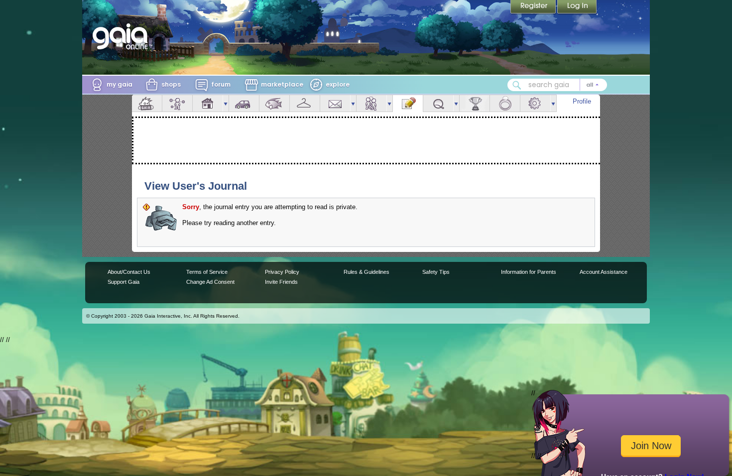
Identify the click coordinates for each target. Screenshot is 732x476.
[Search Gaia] (517, 85)
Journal (408, 103)
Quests (438, 103)
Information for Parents (528, 272)
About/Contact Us (129, 272)
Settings (535, 103)
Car (244, 103)
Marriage (505, 103)
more (226, 103)
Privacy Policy (282, 272)
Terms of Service (207, 272)
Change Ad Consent (210, 282)
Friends (371, 103)
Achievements (474, 103)
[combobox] (557, 85)
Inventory (305, 103)
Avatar (177, 103)
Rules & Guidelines (366, 272)
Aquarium (274, 103)
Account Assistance (603, 272)
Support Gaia (123, 282)
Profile (582, 101)
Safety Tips (436, 272)
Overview (147, 103)
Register (533, 7)
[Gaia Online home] (122, 36)
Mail (335, 103)
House (208, 103)
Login (577, 7)
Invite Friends (281, 282)
